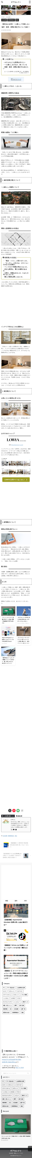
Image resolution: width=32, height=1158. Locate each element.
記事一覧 (23, 1009)
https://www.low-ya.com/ (17, 444)
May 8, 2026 (20, 1067)
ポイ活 (13, 998)
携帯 (16, 1005)
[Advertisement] (16, 306)
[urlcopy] (22, 810)
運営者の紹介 (6, 1012)
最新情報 (5, 1009)
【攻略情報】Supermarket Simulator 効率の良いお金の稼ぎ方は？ (16, 922)
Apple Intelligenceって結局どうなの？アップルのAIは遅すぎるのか (8, 639)
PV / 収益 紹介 (11, 987)
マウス (18, 998)
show (19, 79)
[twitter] (9, 810)
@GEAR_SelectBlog (9, 1062)
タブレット (16, 994)
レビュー (18, 1001)
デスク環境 (24, 994)
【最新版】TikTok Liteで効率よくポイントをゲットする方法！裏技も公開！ (16, 947)
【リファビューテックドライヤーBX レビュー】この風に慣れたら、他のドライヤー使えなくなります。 (23, 641)
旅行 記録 (21, 1005)
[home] (16, 829)
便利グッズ (25, 1001)
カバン (4, 991)
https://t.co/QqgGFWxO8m (11, 1059)
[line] (18, 810)
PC (4, 987)
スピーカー (20, 991)
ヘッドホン (6, 998)
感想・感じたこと (7, 1005)
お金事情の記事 (21, 987)
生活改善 (5, 835)
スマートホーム (7, 994)
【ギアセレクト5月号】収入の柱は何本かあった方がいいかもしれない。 (23, 619)
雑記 (16, 835)
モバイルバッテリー (8, 1001)
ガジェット (12, 991)
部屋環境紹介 (11, 835)
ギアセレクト (16, 2)
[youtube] (14, 829)
